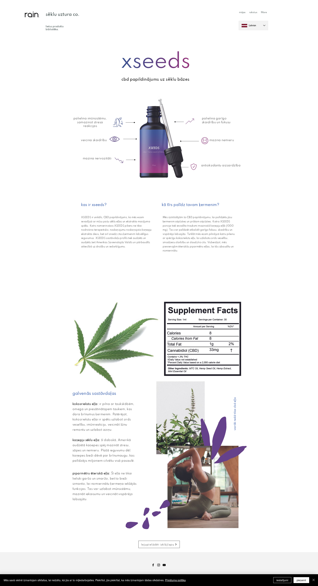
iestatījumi (282, 580)
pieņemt (301, 580)
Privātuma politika (175, 580)
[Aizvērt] (313, 580)
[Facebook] (153, 565)
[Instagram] (158, 565)
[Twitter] (164, 565)
